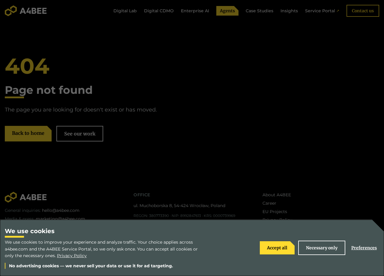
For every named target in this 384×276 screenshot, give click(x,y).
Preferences (364, 248)
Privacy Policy (72, 255)
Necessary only (322, 248)
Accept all (277, 248)
